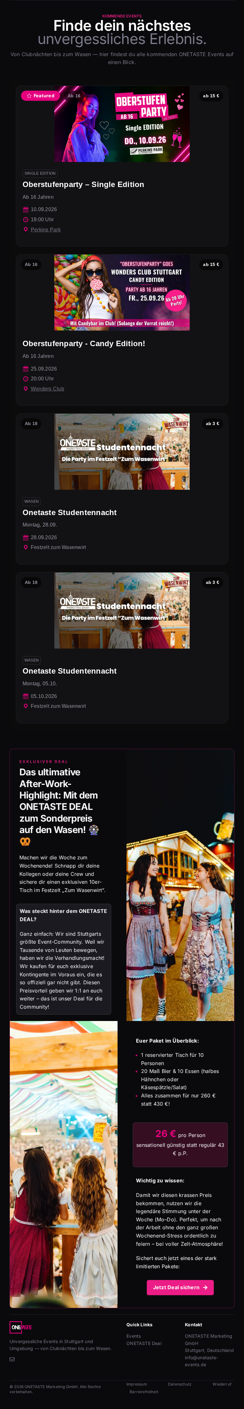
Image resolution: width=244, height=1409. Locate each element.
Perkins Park (46, 229)
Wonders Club (47, 388)
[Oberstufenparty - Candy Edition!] (122, 330)
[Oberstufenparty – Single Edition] (122, 166)
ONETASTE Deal (143, 1343)
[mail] (12, 1359)
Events (133, 1336)
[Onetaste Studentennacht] (122, 489)
